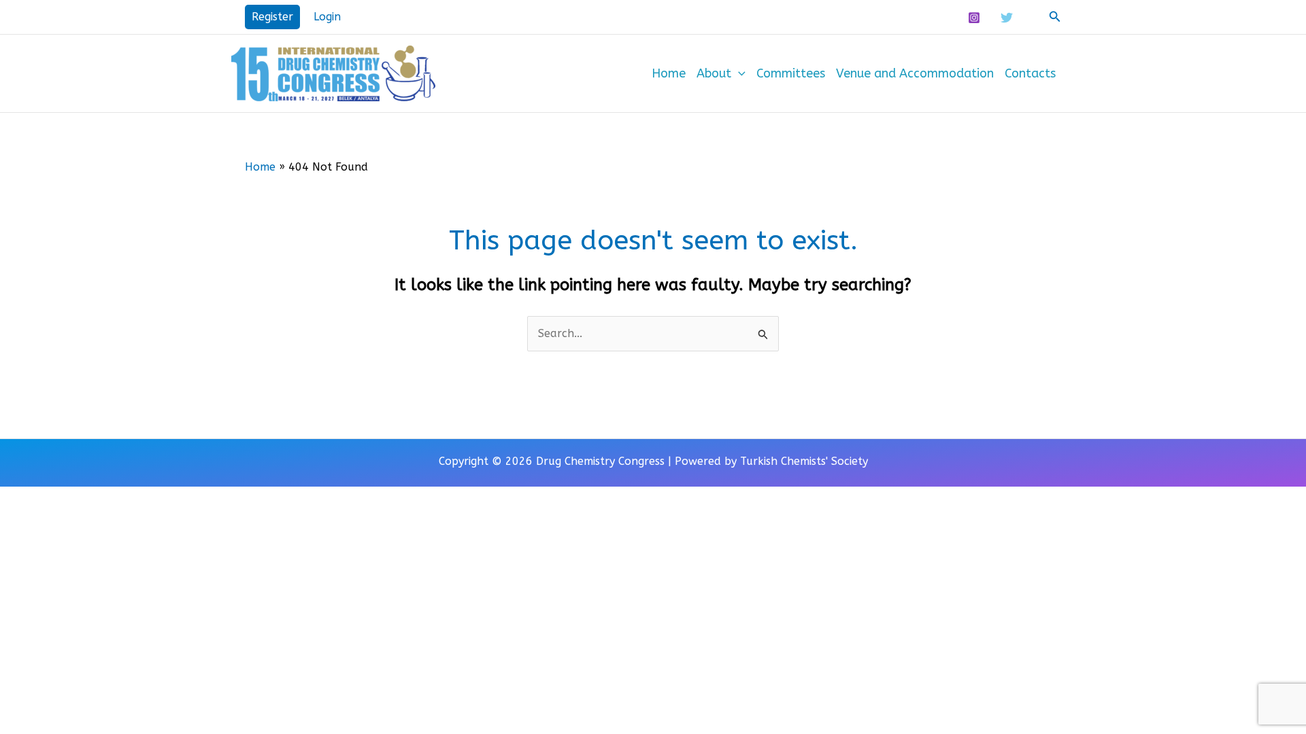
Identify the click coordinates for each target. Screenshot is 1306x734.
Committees (790, 73)
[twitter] (1009, 18)
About (714, 73)
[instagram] (975, 18)
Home (669, 73)
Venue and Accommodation (915, 73)
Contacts (1030, 73)
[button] (272, 17)
